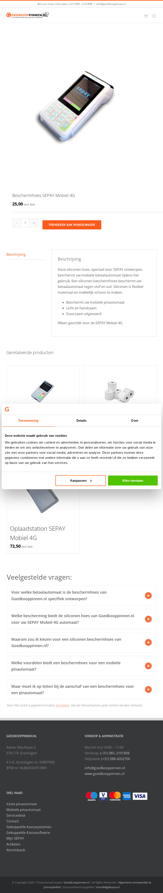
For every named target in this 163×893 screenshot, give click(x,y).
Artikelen (13, 844)
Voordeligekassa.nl (107, 887)
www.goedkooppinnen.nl (104, 773)
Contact (12, 821)
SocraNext (62, 705)
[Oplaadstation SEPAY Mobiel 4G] (43, 493)
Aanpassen (78, 480)
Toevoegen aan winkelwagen (72, 225)
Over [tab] (134, 420)
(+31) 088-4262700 (115, 758)
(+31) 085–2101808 (114, 753)
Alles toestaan (132, 480)
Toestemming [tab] (28, 420)
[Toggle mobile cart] (146, 16)
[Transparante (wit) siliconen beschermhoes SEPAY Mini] (43, 392)
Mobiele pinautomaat (23, 809)
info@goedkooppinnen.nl (105, 768)
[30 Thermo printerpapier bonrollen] (120, 392)
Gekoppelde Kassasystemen (28, 827)
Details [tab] (81, 420)
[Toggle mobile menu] (154, 16)
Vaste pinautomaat (21, 804)
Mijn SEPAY (15, 838)
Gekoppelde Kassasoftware (28, 832)
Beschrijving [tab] (16, 254)
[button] (148, 595)
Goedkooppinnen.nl (76, 882)
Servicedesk (15, 815)
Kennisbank (15, 850)
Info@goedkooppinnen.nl (111, 4)
